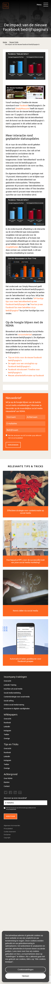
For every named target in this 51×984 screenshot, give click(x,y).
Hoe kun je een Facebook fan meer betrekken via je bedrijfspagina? (24, 307)
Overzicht (7, 681)
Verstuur (10, 816)
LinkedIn (7, 727)
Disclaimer (7, 834)
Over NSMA (8, 778)
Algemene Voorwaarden (12, 825)
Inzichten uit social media (13, 689)
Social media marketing (12, 693)
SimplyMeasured (22, 108)
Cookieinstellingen (25, 970)
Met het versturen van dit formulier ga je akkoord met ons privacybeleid (24, 437)
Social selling (9, 701)
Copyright (7, 837)
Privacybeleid (8, 828)
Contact (7, 786)
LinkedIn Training (10, 685)
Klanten (6, 782)
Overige (7, 738)
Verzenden (13, 445)
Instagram (7, 731)
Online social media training (14, 705)
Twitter (6, 734)
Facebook (24, 105)
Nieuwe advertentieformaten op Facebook (26, 375)
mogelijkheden (12, 247)
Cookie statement (10, 831)
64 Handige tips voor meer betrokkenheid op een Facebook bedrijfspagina (24, 301)
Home (5, 42)
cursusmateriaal (25, 334)
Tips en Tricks (13, 42)
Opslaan (25, 976)
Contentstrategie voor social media (17, 697)
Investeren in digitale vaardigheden (17, 709)
